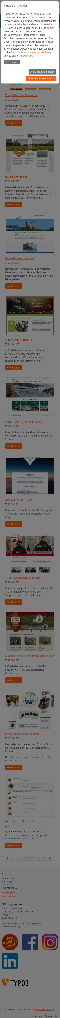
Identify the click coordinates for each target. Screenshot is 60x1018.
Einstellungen (11, 62)
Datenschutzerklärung (39, 52)
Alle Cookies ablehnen (42, 71)
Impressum (26, 55)
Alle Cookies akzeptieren (41, 78)
